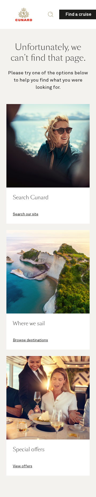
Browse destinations (30, 340)
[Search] (50, 14)
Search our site (25, 214)
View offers (22, 466)
